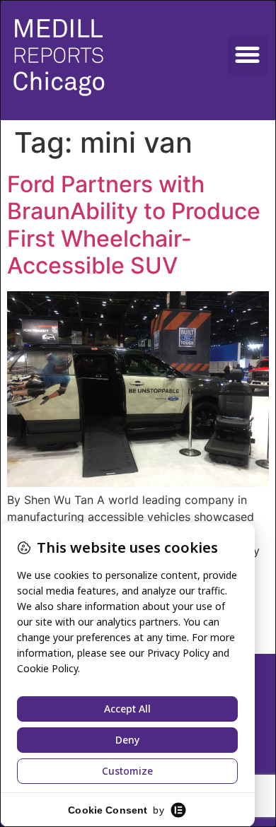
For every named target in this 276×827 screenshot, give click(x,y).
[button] (248, 55)
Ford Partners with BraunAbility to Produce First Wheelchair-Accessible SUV (133, 224)
